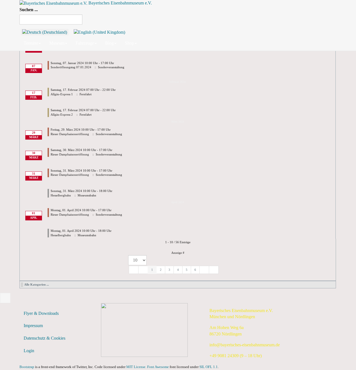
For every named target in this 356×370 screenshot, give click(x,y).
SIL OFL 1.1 (208, 367)
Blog (109, 43)
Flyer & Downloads (41, 313)
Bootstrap (26, 367)
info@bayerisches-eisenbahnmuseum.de (244, 344)
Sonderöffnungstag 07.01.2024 (71, 67)
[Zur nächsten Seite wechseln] (204, 270)
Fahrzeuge (85, 43)
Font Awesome (158, 367)
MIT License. (136, 367)
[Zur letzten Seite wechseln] (214, 270)
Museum (57, 43)
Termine (31, 43)
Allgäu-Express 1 (62, 94)
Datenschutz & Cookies (44, 338)
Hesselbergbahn (61, 195)
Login (29, 350)
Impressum (33, 325)
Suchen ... (28, 9)
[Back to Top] (5, 298)
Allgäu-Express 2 (62, 114)
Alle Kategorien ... (36, 284)
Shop (129, 43)
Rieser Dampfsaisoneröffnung (70, 134)
